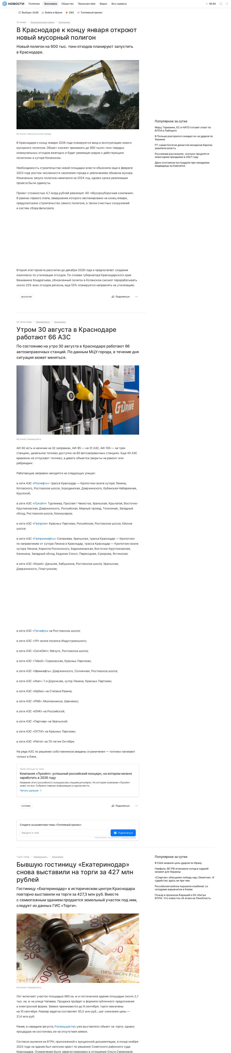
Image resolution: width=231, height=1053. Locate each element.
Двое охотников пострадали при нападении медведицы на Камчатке (182, 164)
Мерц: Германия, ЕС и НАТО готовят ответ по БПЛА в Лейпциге (183, 129)
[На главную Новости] (15, 4)
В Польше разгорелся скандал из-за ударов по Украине (184, 138)
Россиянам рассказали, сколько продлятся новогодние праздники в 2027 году (182, 155)
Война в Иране (53, 12)
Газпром (40, 523)
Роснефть (40, 483)
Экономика (64, 22)
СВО (71, 12)
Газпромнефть (44, 538)
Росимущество (65, 1026)
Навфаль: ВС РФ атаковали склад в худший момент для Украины (182, 870)
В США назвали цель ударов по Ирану (178, 862)
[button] (77, 95)
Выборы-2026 (30, 12)
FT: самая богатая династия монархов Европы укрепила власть (183, 146)
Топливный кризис (91, 12)
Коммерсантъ (43, 322)
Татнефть (40, 630)
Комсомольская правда (42, 22)
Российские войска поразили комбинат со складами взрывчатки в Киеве (181, 888)
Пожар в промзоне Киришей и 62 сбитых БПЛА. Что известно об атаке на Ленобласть (183, 896)
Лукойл (39, 503)
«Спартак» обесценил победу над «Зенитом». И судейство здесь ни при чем (184, 879)
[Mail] (5, 4)
